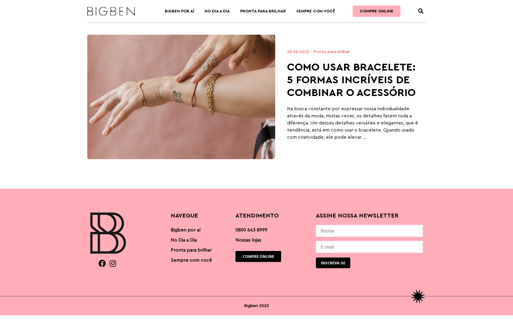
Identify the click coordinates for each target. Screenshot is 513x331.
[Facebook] (102, 263)
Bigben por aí (179, 11)
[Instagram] (112, 263)
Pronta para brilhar (263, 11)
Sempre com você (315, 11)
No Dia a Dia (217, 11)
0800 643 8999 (251, 230)
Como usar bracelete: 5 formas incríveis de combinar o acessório (351, 80)
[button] (421, 11)
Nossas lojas (248, 240)
